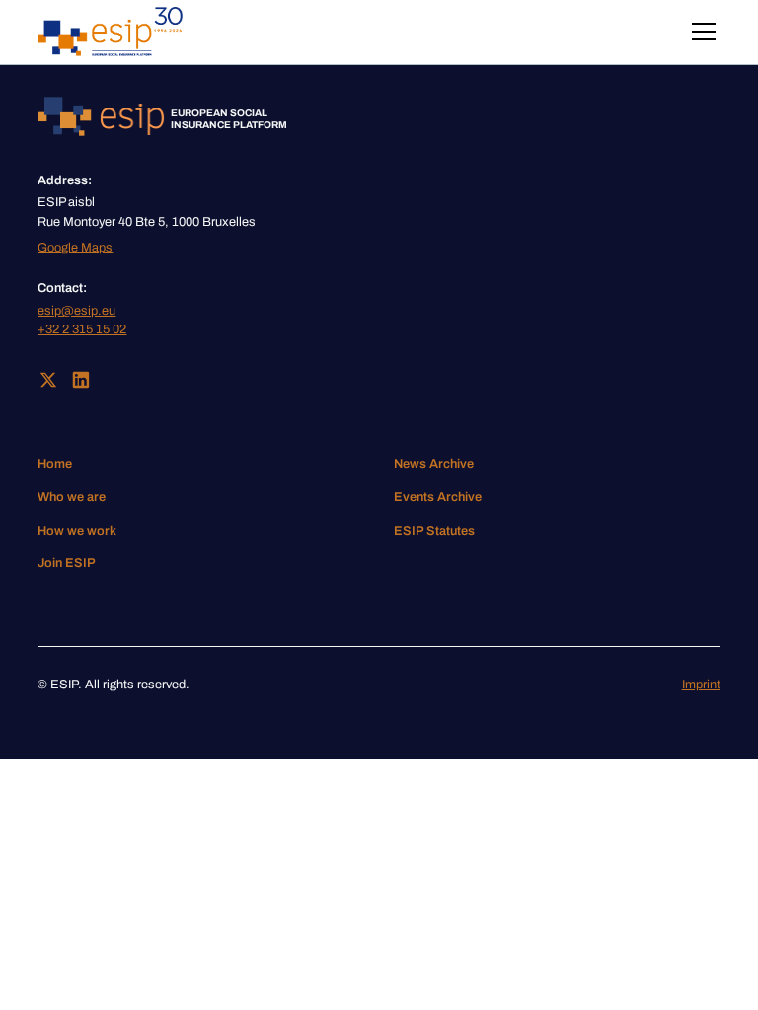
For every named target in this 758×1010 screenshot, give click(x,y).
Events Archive (438, 497)
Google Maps (75, 247)
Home (55, 463)
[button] (700, 31)
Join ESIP (67, 563)
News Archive (434, 463)
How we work (77, 531)
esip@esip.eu (76, 311)
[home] (110, 31)
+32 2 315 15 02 (82, 329)
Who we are (72, 497)
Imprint (701, 684)
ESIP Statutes (434, 531)
